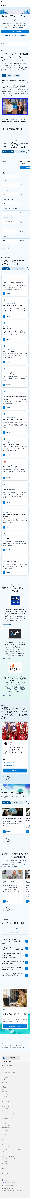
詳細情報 (21, 1047)
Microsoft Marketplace (6, 1127)
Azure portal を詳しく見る (12, 1058)
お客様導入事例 (5, 1082)
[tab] (4, 75)
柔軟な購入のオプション (6, 1096)
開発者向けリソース (5, 1141)
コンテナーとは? (5, 1173)
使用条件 (14, 1190)
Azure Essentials (5, 1079)
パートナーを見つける (6, 1130)
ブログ (3, 1139)
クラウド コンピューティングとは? (8, 1158)
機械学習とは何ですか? (6, 1163)
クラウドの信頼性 (5, 1077)
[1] (2, 1043)
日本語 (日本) (6, 1180)
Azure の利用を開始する (6, 1070)
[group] (15, 747)
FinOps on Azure (5, 1098)
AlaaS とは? (4, 1168)
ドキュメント (4, 1137)
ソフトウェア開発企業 (6, 1125)
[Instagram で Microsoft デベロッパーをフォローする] (7, 1061)
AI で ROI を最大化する (6, 1101)
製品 (3, 1089)
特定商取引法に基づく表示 (7, 1190)
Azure (3, 5)
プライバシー (14, 1188)
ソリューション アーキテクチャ (8, 1113)
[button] (15, 43)
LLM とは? (4, 1170)
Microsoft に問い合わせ (6, 1188)
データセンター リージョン (7, 1074)
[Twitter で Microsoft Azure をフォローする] (4, 1061)
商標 (18, 1190)
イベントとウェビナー (6, 1146)
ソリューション (5, 1108)
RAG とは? (4, 1175)
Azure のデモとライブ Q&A (7, 1118)
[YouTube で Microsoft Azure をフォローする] (13, 1061)
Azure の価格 (4, 1091)
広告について (22, 1190)
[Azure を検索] (1, 2)
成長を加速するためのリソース (8, 1110)
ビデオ (3, 1151)
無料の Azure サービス (6, 1094)
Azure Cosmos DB (10, 762)
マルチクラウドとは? (6, 1161)
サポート (3, 1115)
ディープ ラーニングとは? (7, 1166)
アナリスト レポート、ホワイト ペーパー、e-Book (11, 1149)
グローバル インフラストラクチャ (8, 1072)
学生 (3, 1144)
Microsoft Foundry (10, 765)
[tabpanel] (15, 106)
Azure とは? (4, 1067)
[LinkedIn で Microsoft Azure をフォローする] (10, 1061)
